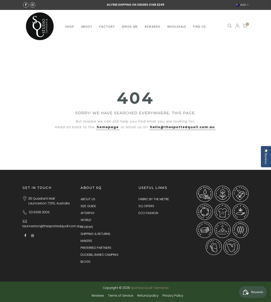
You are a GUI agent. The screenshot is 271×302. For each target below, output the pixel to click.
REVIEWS (87, 227)
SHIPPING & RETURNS (95, 234)
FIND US (199, 27)
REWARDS (152, 27)
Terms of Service (120, 295)
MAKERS (86, 241)
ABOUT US (88, 199)
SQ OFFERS (146, 206)
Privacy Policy (172, 295)
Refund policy (148, 295)
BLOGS (85, 261)
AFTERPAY (88, 213)
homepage (108, 127)
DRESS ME (130, 27)
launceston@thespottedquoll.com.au (51, 226)
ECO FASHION (148, 213)
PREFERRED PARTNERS (96, 247)
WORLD (86, 220)
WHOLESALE (176, 27)
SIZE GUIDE (88, 206)
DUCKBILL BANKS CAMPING (99, 254)
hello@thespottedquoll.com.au (182, 127)
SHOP (69, 27)
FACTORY (107, 27)
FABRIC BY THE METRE (153, 199)
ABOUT (86, 27)
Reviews (98, 295)
